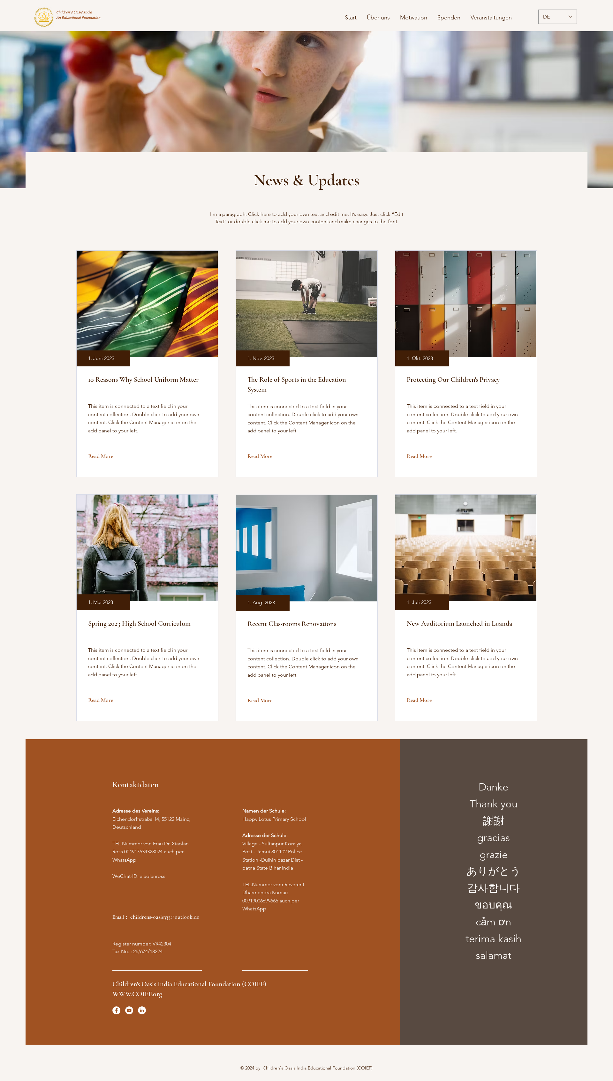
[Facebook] (116, 1010)
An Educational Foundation (78, 17)
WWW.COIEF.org (137, 994)
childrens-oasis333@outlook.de (164, 916)
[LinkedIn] (142, 1010)
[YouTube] (129, 1010)
